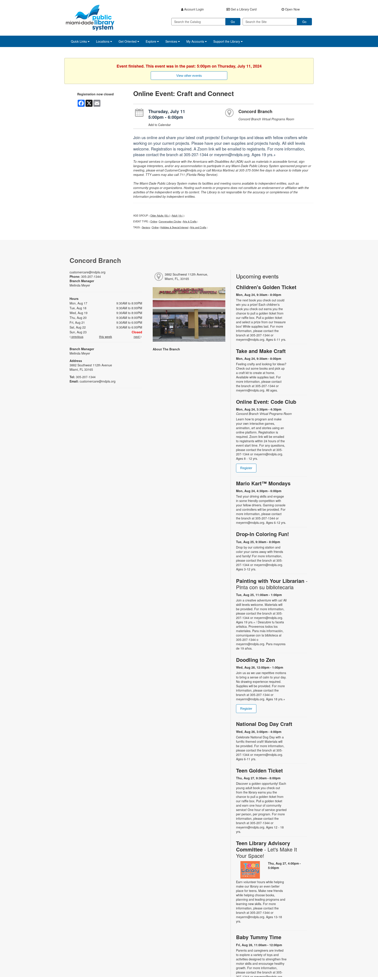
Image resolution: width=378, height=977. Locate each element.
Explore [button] (151, 41)
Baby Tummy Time (258, 937)
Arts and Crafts (198, 227)
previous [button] (77, 336)
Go (233, 21)
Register (246, 468)
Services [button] (171, 41)
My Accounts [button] (195, 41)
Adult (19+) (178, 215)
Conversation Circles (170, 221)
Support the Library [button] (227, 41)
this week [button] (105, 336)
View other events (189, 75)
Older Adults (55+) (160, 215)
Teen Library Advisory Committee (266, 849)
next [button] (137, 336)
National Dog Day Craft (264, 723)
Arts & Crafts (190, 221)
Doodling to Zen (255, 659)
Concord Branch (255, 111)
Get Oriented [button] (128, 41)
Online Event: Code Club (266, 401)
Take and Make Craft (261, 351)
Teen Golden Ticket (259, 770)
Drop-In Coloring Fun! (262, 534)
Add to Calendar (159, 124)
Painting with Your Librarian (272, 584)
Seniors (146, 227)
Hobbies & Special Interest (174, 227)
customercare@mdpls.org (87, 272)
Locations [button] (103, 41)
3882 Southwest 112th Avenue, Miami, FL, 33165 (186, 276)
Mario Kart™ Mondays (263, 483)
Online (153, 221)
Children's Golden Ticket (266, 287)
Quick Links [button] (79, 41)
